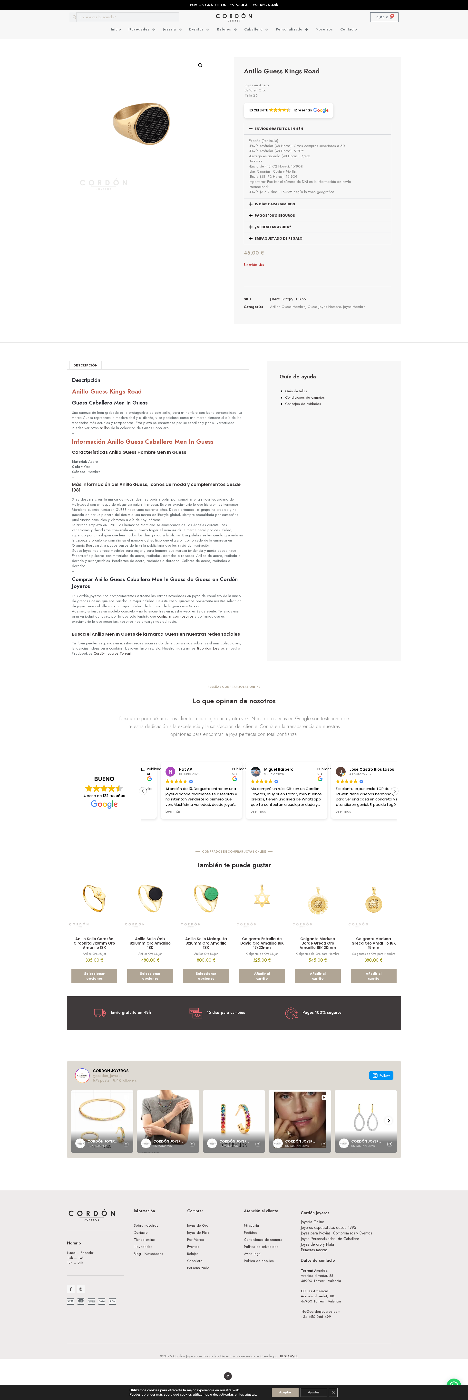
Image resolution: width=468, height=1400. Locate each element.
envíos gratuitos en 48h (279, 128)
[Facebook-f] (71, 1289)
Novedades (139, 29)
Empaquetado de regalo (278, 238)
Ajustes (314, 1392)
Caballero (253, 29)
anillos (105, 428)
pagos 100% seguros (275, 215)
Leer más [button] (240, 811)
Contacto (348, 29)
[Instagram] (81, 1289)
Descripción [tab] (86, 365)
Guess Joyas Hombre (324, 306)
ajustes (250, 1394)
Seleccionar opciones (94, 976)
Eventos (196, 29)
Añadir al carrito (262, 976)
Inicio (116, 29)
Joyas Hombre (354, 306)
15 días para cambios (275, 204)
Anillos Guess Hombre (287, 306)
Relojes (224, 29)
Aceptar (285, 1392)
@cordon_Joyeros (211, 648)
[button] (200, 65)
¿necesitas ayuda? (273, 227)
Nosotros (324, 29)
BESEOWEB (289, 1356)
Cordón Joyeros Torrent (112, 653)
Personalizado (289, 29)
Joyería (169, 29)
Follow (385, 1075)
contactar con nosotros (175, 616)
